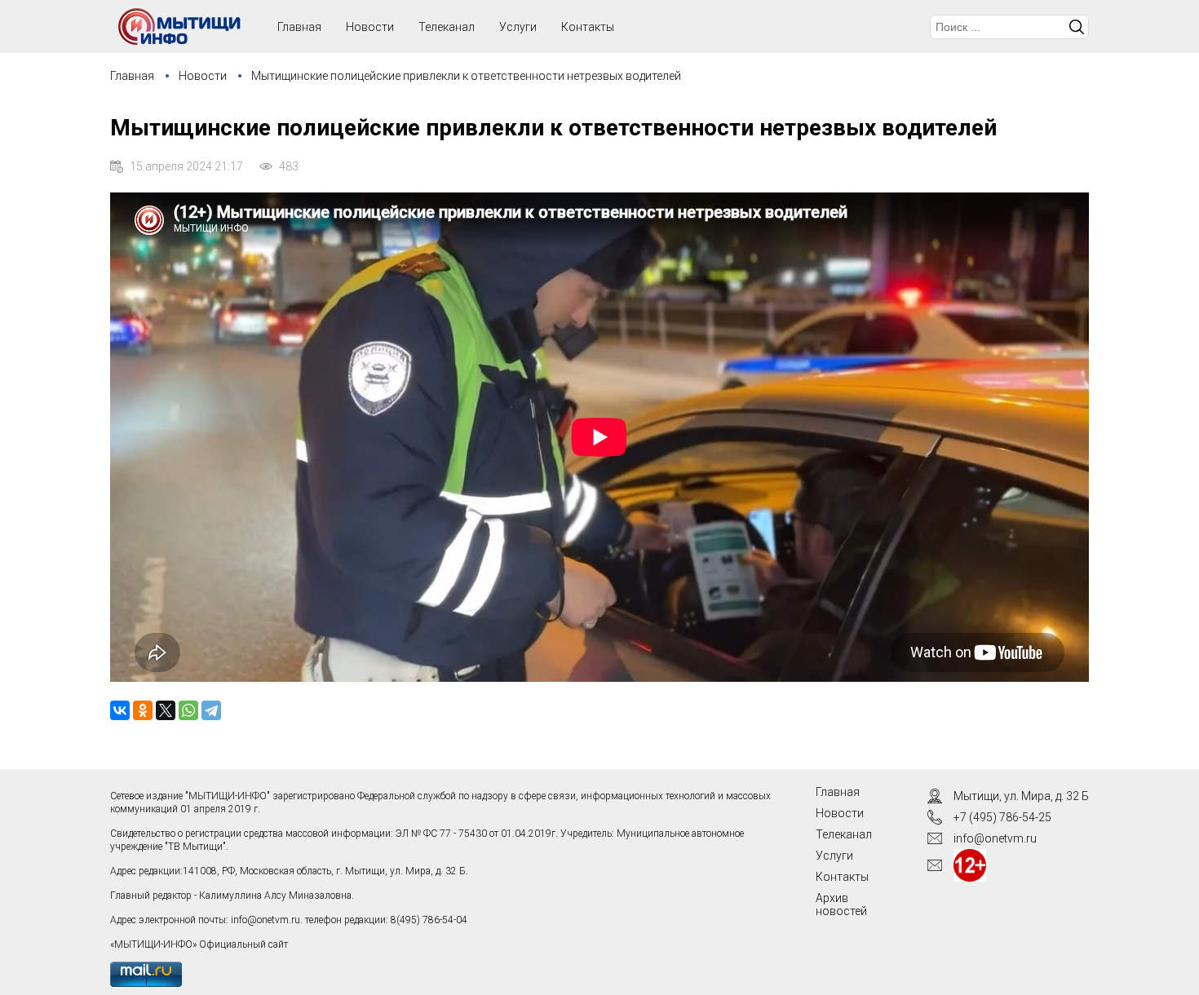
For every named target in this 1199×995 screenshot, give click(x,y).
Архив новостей (841, 904)
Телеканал (446, 26)
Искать (1076, 27)
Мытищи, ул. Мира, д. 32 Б (1021, 796)
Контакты (587, 26)
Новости (370, 26)
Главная (132, 75)
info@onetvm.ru (265, 920)
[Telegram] (211, 710)
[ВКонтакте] (120, 710)
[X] (165, 710)
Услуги (518, 26)
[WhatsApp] (188, 710)
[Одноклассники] (143, 710)
